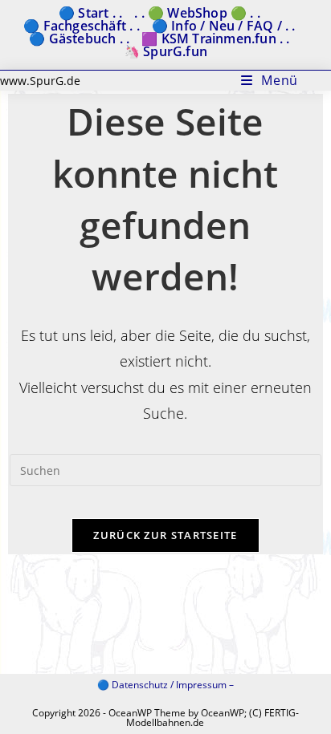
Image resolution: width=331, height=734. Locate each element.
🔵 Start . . (90, 12)
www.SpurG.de (40, 80)
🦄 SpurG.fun (165, 51)
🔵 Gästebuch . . (79, 38)
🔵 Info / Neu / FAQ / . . (224, 25)
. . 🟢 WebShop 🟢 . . (197, 12)
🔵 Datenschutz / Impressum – (165, 684)
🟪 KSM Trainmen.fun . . (215, 38)
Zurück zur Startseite (165, 535)
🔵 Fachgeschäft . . (81, 25)
